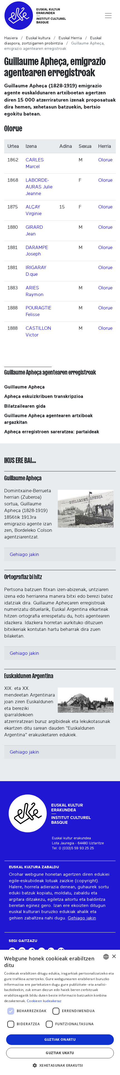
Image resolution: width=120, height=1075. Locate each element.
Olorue (105, 160)
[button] (60, 1065)
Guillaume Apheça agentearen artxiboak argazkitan (48, 419)
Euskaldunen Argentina (28, 676)
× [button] (114, 957)
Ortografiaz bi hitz (23, 577)
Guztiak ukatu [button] (60, 1053)
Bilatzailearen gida (24, 406)
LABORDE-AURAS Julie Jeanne (39, 187)
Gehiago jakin (24, 554)
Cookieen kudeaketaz (44, 1000)
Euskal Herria (70, 38)
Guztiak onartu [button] (60, 1039)
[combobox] (106, 957)
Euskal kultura (38, 38)
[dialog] (60, 1012)
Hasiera (11, 38)
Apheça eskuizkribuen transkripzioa (43, 396)
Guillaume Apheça (24, 387)
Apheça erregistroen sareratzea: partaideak (51, 431)
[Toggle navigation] (108, 15)
